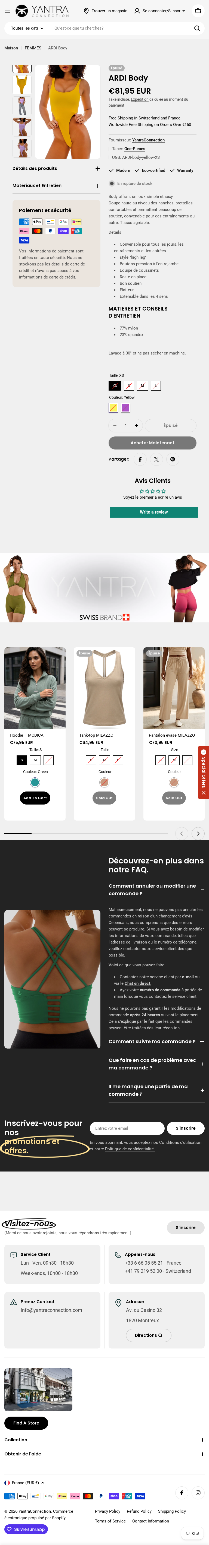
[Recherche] (197, 28)
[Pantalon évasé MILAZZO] (174, 688)
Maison (11, 48)
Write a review (154, 512)
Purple (125, 408)
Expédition (140, 99)
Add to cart (35, 797)
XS (115, 384)
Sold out (104, 797)
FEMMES (33, 48)
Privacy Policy (107, 1511)
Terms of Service (110, 1521)
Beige (104, 782)
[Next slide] (198, 833)
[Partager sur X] (156, 459)
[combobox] (104, 28)
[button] (203, 772)
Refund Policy (139, 1511)
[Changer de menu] (7, 11)
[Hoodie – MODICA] (35, 688)
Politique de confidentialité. (130, 1149)
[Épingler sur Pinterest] (172, 459)
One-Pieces (134, 148)
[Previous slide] (181, 833)
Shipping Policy (172, 1511)
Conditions (169, 1142)
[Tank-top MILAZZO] (104, 688)
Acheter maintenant (152, 443)
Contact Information (150, 1521)
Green (35, 782)
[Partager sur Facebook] (140, 459)
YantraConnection (148, 140)
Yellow (113, 408)
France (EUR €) (25, 1482)
